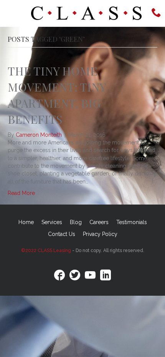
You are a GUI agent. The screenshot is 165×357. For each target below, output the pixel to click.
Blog (76, 222)
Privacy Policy (100, 234)
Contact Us (61, 234)
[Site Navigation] (13, 13)
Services (51, 222)
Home (26, 222)
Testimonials (131, 222)
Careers (99, 222)
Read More (21, 193)
